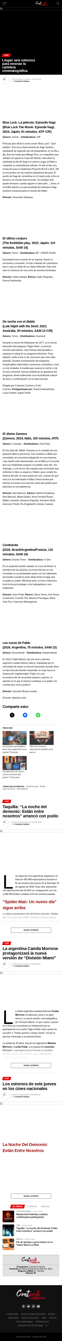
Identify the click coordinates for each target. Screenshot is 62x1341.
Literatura (12, 1314)
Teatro (53, 1318)
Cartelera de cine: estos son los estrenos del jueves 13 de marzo (13, 774)
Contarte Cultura (21, 81)
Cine (44, 1318)
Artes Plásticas (30, 1318)
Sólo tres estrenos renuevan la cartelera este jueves (41, 749)
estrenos (23, 789)
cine (43, 787)
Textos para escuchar (33, 1314)
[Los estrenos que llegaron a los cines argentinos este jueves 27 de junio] (15, 738)
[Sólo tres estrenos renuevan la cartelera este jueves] (42, 738)
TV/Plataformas (24, 1322)
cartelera (32, 787)
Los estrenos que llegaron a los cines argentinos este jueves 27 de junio (15, 749)
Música (51, 1314)
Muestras (13, 1318)
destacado (9, 789)
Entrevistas (42, 1322)
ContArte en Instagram (30, 1325)
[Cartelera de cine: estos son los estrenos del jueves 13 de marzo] (15, 763)
